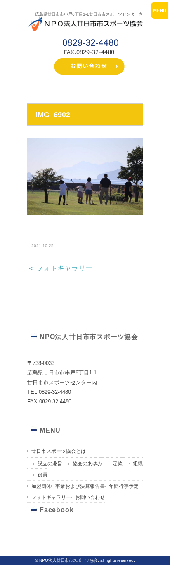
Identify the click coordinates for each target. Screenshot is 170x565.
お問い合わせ (90, 497)
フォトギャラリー (51, 497)
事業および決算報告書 (80, 486)
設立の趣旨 (50, 463)
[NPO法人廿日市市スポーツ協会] (85, 18)
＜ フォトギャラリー (59, 268)
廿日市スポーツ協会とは (58, 451)
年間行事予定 (124, 486)
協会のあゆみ (87, 463)
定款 (118, 463)
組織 (138, 463)
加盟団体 (41, 486)
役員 (42, 475)
